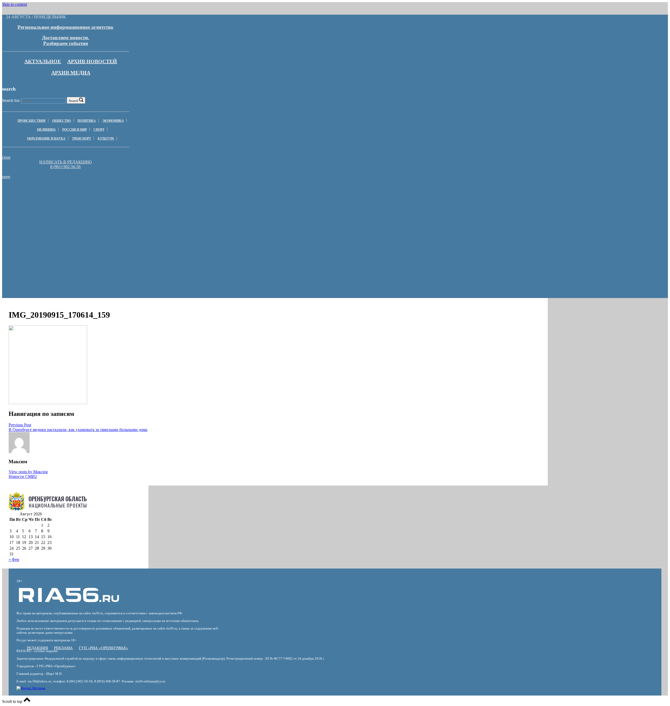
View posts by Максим (28, 472)
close (6, 157)
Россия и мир (74, 129)
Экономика (113, 121)
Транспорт (81, 138)
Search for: (11, 100)
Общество (61, 121)
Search (73, 101)
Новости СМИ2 (23, 476)
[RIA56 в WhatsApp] (65, 171)
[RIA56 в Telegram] (67, 171)
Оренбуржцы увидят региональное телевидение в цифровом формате (77, 192)
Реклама (63, 648)
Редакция (37, 648)
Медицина (46, 129)
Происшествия (32, 121)
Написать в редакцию (65, 162)
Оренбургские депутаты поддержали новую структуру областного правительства (376, 192)
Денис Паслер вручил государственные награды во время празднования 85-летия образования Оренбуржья (227, 194)
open (6, 176)
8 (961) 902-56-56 (65, 166)
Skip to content (14, 4)
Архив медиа (70, 72)
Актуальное (42, 61)
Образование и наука (46, 138)
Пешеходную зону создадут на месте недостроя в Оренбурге (376, 199)
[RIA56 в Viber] (64, 171)
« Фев (14, 559)
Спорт (98, 129)
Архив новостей (92, 61)
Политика (86, 121)
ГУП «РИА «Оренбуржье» (103, 648)
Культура (106, 138)
